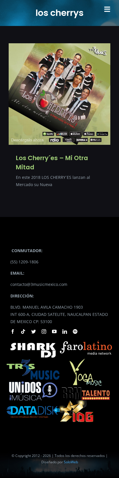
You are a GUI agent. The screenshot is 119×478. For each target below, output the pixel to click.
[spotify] (75, 331)
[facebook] (12, 331)
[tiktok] (23, 331)
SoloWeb (71, 462)
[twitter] (33, 331)
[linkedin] (64, 331)
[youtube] (54, 331)
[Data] (33, 404)
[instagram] (44, 331)
